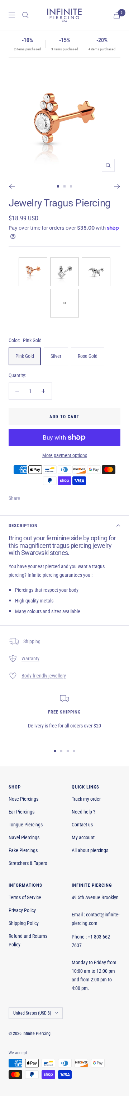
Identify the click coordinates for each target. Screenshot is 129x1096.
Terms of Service (25, 897)
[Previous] (12, 186)
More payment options (64, 455)
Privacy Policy (22, 910)
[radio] (33, 271)
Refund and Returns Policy (28, 940)
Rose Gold (87, 356)
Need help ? (83, 812)
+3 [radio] (64, 303)
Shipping (31, 641)
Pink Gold (24, 356)
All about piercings (90, 850)
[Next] (117, 186)
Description (23, 525)
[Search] (25, 15)
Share (14, 498)
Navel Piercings (24, 837)
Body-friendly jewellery (44, 676)
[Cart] (116, 15)
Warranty (30, 658)
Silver (56, 356)
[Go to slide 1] (58, 186)
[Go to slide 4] (74, 751)
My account (83, 837)
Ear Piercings (21, 812)
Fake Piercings (23, 850)
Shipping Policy (24, 923)
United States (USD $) (32, 1013)
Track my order (86, 799)
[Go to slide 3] (71, 186)
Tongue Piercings (26, 824)
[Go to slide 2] (64, 186)
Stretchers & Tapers (28, 863)
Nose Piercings (23, 799)
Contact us (82, 824)
